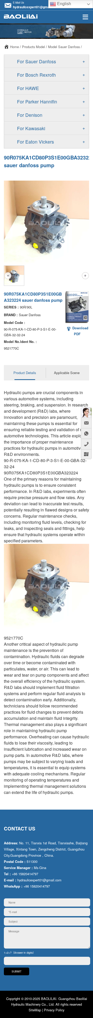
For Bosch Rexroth (36, 75)
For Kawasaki (31, 128)
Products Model (33, 46)
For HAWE (28, 88)
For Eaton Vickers (35, 141)
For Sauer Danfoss (36, 61)
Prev (8, 276)
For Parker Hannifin (37, 101)
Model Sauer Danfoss (64, 46)
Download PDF (79, 331)
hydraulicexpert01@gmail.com (35, 7)
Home (14, 46)
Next (85, 276)
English (63, 4)
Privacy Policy (54, 1009)
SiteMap (35, 1009)
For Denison (29, 115)
